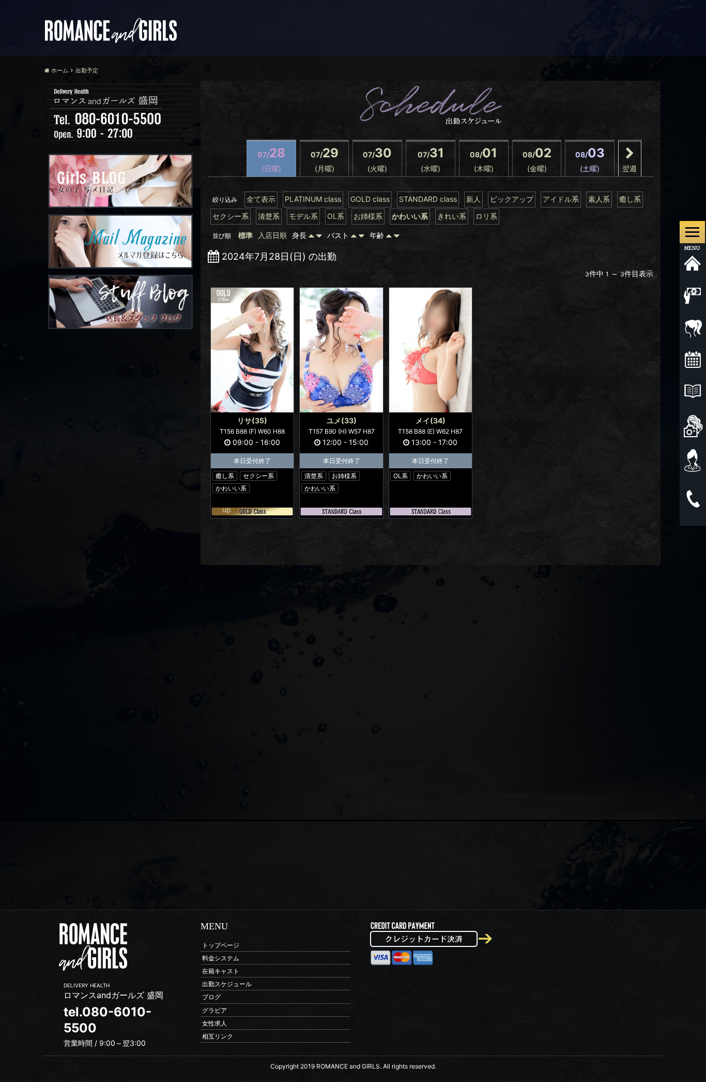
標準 (245, 235)
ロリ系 (486, 216)
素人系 (599, 199)
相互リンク (217, 1036)
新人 (473, 199)
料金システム (220, 957)
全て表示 (261, 199)
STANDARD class (428, 199)
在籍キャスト (220, 970)
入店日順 (272, 235)
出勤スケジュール (227, 984)
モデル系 (303, 216)
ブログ (211, 997)
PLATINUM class (313, 199)
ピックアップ (511, 199)
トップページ (220, 944)
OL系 (335, 216)
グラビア (214, 1010)
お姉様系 (368, 216)
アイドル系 (561, 199)
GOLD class (370, 199)
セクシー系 (230, 216)
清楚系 (269, 216)
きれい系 (451, 216)
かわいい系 (410, 216)
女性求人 (214, 1023)
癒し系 (630, 199)
